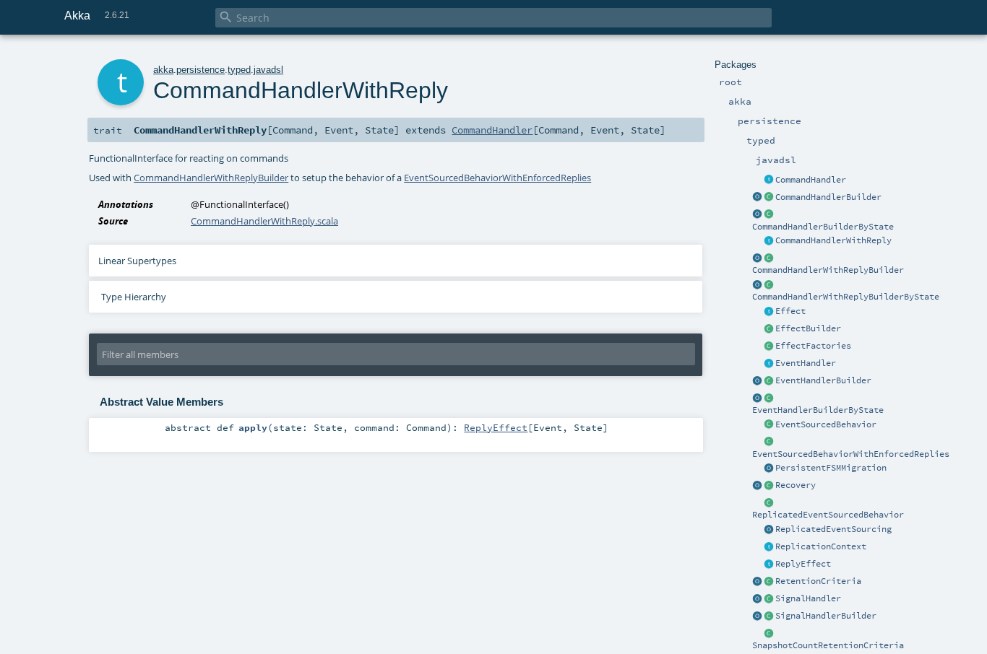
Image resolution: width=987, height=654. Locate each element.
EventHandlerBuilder (823, 380)
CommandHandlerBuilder (828, 197)
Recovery (795, 485)
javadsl (268, 69)
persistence (200, 69)
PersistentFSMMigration (831, 468)
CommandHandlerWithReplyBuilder (828, 270)
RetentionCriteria (818, 581)
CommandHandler (810, 180)
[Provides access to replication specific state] (769, 547)
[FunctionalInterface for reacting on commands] (769, 180)
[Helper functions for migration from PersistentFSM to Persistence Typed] (769, 468)
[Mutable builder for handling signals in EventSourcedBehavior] (769, 616)
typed (239, 69)
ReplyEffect (803, 564)
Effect (790, 311)
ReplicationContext (820, 546)
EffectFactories (813, 346)
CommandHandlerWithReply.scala (264, 220)
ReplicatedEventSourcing (833, 529)
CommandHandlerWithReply (833, 240)
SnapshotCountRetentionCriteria (828, 645)
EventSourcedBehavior (825, 424)
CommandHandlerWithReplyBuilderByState (845, 297)
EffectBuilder (808, 328)
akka (163, 69)
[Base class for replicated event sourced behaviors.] (769, 503)
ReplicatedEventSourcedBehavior (828, 515)
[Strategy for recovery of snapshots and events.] (757, 486)
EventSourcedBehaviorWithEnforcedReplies (850, 454)
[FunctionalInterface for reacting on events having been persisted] (769, 364)
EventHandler (805, 363)
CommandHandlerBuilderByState (823, 227)
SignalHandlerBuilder (825, 616)
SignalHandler (808, 598)
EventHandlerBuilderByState (818, 410)
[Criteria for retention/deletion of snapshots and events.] (757, 582)
